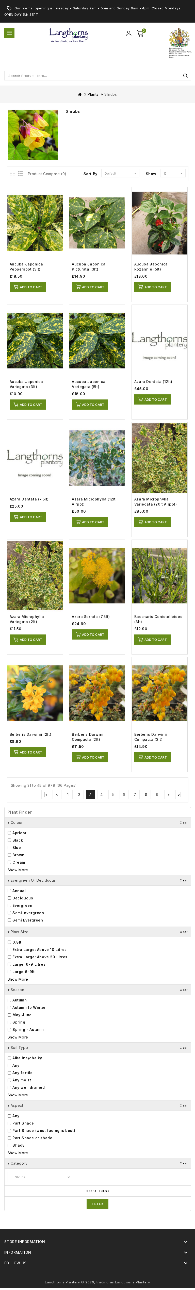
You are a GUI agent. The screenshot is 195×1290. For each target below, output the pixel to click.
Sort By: (91, 174)
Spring (18, 1022)
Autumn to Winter (28, 1007)
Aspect (98, 1105)
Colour (98, 822)
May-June (21, 1015)
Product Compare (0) (47, 174)
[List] (20, 174)
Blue (16, 847)
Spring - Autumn (27, 1029)
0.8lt (16, 942)
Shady (18, 1145)
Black (17, 840)
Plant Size (98, 932)
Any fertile (22, 1072)
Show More (18, 870)
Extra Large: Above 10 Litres (39, 949)
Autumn (19, 1000)
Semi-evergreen (27, 913)
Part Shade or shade (32, 1138)
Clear (184, 822)
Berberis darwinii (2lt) (31, 734)
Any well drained (28, 1087)
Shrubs (110, 94)
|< (45, 794)
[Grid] (13, 174)
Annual (18, 891)
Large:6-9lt (23, 971)
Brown (18, 855)
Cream (18, 862)
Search (186, 75)
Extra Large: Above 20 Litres (39, 957)
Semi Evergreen (27, 920)
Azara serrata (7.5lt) (91, 616)
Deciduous (22, 898)
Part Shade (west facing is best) (43, 1130)
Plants (93, 94)
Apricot (19, 833)
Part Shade (22, 1123)
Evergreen (21, 905)
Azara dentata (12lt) (153, 381)
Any (15, 1065)
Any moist (21, 1080)
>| (180, 794)
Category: (98, 1163)
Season (98, 989)
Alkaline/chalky (26, 1058)
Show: (152, 174)
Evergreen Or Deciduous (98, 880)
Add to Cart (31, 287)
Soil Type (98, 1047)
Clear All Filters (97, 1191)
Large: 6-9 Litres (28, 964)
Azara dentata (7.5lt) (29, 499)
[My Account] (129, 33)
